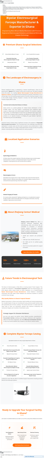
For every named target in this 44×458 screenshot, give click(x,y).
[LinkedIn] (1, 1)
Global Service (5, 11)
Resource (4, 10)
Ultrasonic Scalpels (34, 7)
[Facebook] (0, 1)
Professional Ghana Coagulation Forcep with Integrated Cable (32, 67)
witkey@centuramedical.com (7, 0)
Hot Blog (10, 11)
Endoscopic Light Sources (26, 7)
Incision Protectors (20, 9)
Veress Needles (32, 8)
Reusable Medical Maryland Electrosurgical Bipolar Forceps (32, 367)
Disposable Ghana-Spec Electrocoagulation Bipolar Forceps (11, 59)
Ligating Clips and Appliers (24, 8)
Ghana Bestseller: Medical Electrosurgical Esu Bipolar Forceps (11, 367)
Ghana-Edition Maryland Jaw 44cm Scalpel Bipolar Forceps (11, 67)
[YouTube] (2, 1)
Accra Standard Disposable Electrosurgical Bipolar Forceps (32, 59)
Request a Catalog (3, 15)
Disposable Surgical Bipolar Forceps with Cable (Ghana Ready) (32, 350)
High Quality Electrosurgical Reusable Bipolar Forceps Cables (11, 350)
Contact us (5, 12)
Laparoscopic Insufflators (7, 7)
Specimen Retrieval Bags (16, 7)
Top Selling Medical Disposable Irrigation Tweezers (32, 359)
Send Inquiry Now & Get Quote (22, 445)
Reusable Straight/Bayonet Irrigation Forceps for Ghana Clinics (11, 359)
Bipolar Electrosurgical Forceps (11, 9)
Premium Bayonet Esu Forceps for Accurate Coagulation (11, 375)
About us (4, 13)
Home (4, 4)
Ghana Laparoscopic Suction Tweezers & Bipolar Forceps (32, 375)
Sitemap (21, 454)
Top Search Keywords (16, 11)
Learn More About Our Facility (31, 252)
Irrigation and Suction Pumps (14, 8)
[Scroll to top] (1, 457)
